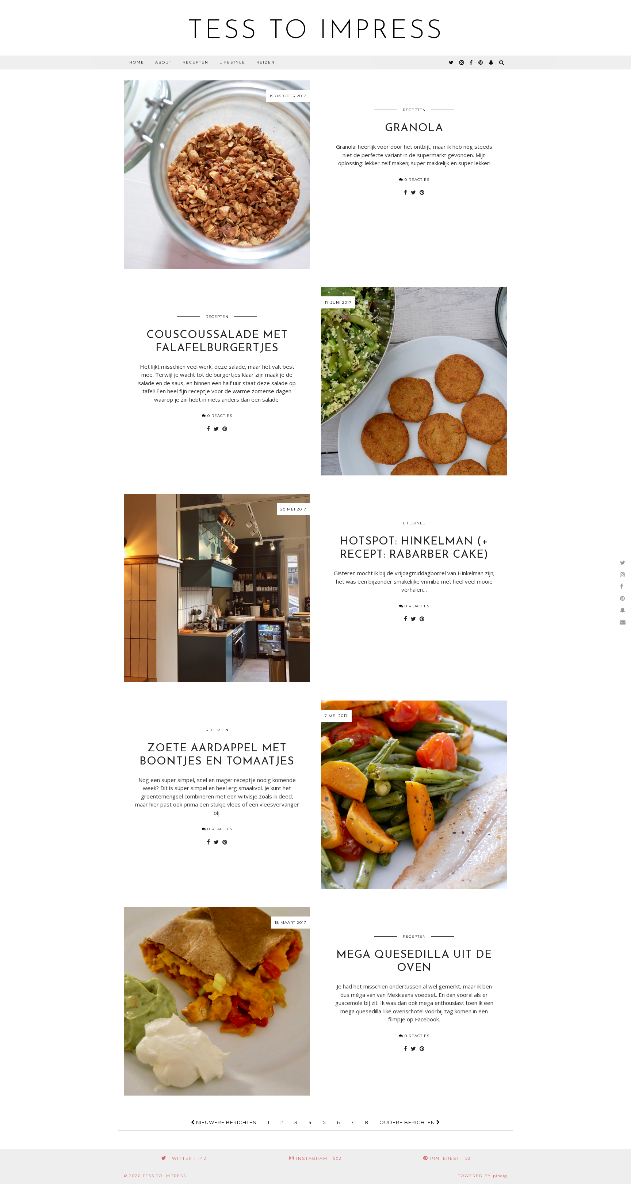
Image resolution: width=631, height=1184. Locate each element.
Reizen (265, 62)
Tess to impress (316, 31)
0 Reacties (416, 179)
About (163, 62)
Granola (414, 128)
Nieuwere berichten (226, 1122)
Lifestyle (232, 62)
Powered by (482, 1175)
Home (136, 62)
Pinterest (449, 1158)
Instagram (318, 1158)
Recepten (196, 62)
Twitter (187, 1158)
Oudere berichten (407, 1122)
